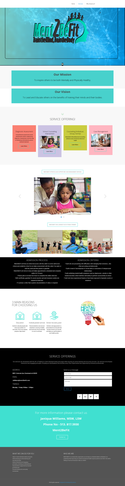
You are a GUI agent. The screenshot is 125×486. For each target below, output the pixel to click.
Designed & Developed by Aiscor (68, 482)
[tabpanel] (62, 196)
